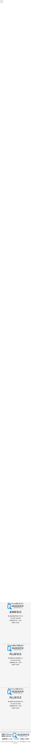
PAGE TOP (28, 730)
